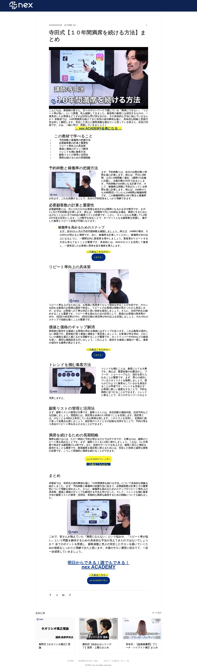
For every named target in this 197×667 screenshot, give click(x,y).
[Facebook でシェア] (50, 595)
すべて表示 (156, 613)
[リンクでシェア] (70, 595)
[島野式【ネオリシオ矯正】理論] (55, 628)
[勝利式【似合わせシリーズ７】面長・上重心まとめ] (98, 628)
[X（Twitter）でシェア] (56, 595)
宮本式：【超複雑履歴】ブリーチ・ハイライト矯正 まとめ (142, 646)
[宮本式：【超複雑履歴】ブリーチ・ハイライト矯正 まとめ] (142, 628)
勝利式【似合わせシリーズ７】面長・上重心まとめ (96, 646)
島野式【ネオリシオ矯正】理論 (54, 646)
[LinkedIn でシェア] (63, 595)
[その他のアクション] (146, 25)
